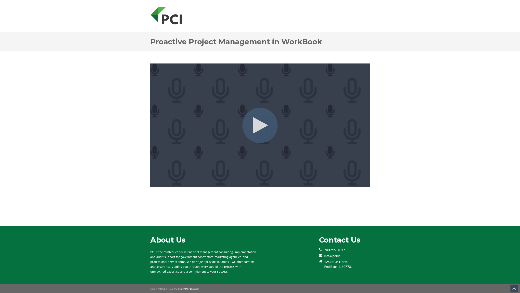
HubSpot (194, 288)
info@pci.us (332, 256)
